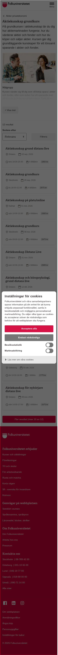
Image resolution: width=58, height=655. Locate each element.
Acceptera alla (29, 328)
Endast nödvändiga (29, 337)
